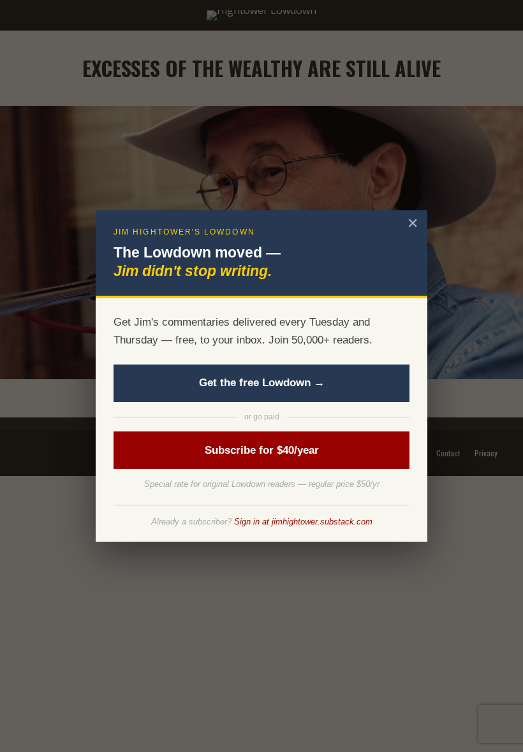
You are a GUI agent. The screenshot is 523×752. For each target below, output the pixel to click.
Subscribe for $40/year (262, 450)
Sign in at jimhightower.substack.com (303, 521)
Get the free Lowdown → (262, 383)
